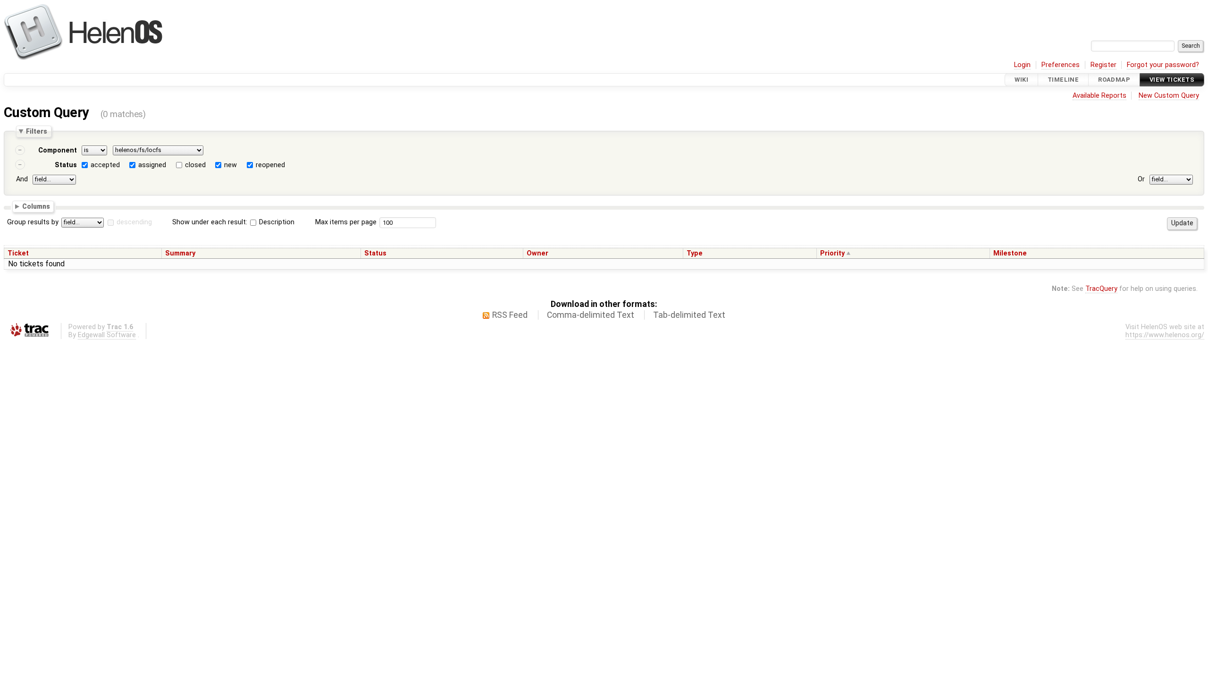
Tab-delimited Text (689, 315)
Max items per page (346, 222)
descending (134, 222)
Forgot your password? (1163, 65)
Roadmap (1114, 79)
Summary (180, 253)
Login (1022, 65)
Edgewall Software (107, 335)
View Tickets (1171, 79)
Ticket (18, 253)
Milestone (1010, 253)
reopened (270, 165)
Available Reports (1099, 96)
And (22, 179)
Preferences (1060, 65)
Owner (537, 253)
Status (66, 165)
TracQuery (1101, 289)
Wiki (1021, 79)
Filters (36, 131)
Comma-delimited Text (590, 315)
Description (275, 222)
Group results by (33, 222)
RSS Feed (510, 315)
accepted (105, 165)
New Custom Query (1169, 96)
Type (695, 253)
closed (195, 165)
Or (1141, 179)
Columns (36, 206)
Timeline (1063, 79)
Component (57, 150)
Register (1103, 65)
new (230, 165)
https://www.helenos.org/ (1164, 335)
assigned (152, 165)
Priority (832, 253)
